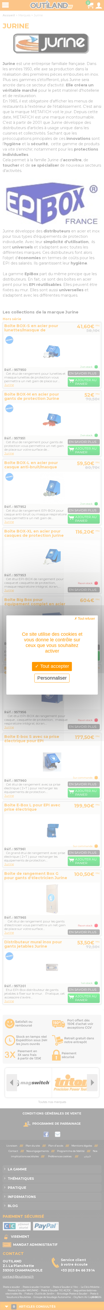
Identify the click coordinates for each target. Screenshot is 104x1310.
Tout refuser (86, 618)
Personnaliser (52, 678)
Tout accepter (54, 666)
